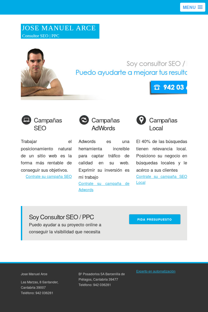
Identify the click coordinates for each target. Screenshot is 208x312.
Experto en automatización (156, 271)
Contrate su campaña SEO (49, 176)
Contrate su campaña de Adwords (104, 186)
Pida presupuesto (154, 219)
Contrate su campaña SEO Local (161, 179)
